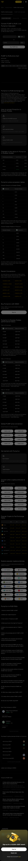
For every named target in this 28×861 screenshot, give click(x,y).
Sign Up (14, 849)
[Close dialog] (14, 830)
